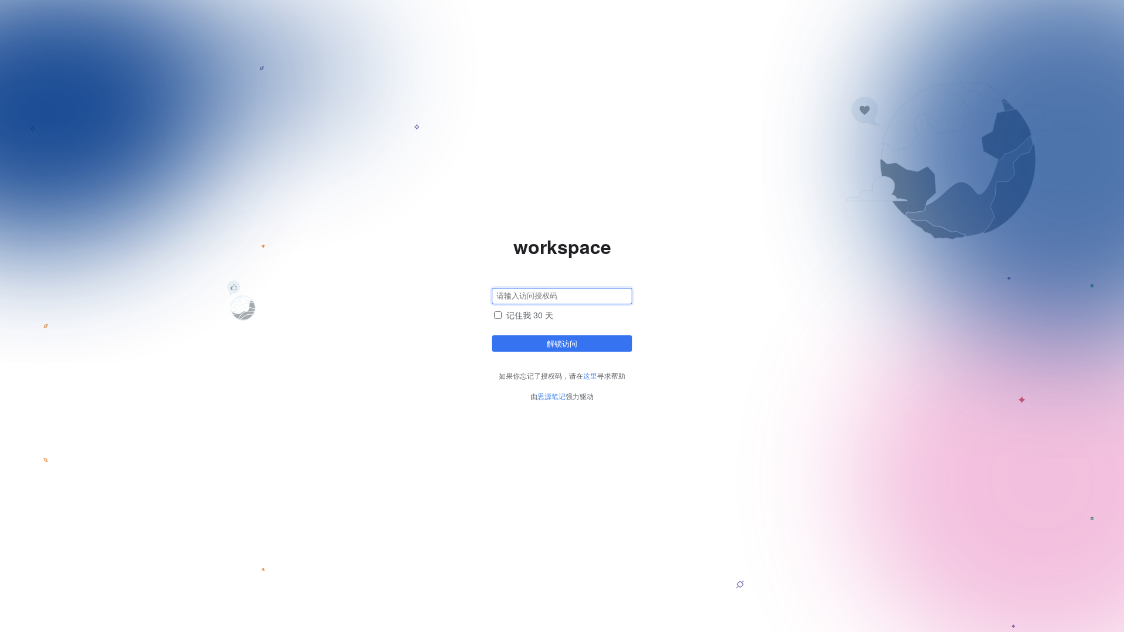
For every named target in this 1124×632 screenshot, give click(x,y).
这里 (590, 375)
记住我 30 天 (529, 315)
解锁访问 (562, 343)
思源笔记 (551, 396)
